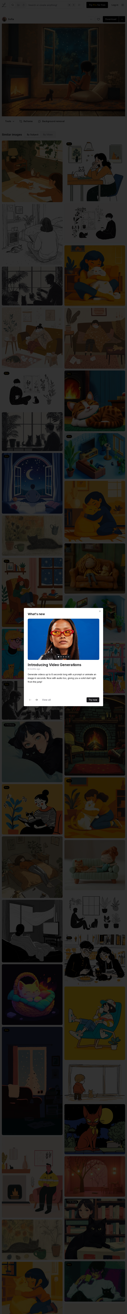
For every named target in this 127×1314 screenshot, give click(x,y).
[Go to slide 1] (58, 656)
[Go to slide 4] (66, 656)
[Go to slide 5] (68, 656)
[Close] (100, 611)
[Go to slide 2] (61, 656)
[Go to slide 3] (63, 656)
